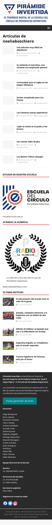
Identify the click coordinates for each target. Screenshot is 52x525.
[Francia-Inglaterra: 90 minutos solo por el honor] (8, 362)
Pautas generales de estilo (19, 400)
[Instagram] (15, 503)
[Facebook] (5, 503)
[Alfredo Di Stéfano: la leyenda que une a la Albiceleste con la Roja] (8, 334)
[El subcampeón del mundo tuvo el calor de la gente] (8, 304)
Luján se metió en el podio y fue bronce (32, 127)
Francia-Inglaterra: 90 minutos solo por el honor (30, 357)
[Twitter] (10, 503)
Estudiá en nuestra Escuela (20, 174)
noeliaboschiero (22, 55)
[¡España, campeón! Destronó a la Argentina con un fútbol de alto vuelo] (8, 318)
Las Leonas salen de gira (28, 141)
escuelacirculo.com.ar (13, 216)
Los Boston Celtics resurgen (30, 156)
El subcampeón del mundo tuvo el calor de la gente (32, 300)
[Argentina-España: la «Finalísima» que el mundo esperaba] (8, 348)
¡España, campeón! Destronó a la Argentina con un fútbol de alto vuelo (31, 315)
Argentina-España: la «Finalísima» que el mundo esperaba (32, 344)
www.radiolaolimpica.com (15, 286)
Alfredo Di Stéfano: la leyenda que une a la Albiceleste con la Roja (32, 330)
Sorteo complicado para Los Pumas (30, 98)
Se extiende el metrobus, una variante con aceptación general (32, 66)
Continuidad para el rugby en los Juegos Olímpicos (32, 83)
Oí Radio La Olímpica (15, 222)
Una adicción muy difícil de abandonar (29, 48)
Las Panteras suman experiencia (32, 112)
